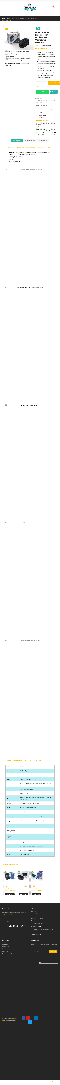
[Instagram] (32, 1018)
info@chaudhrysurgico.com (9, 914)
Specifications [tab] (30, 140)
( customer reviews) (46, 45)
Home (3, 18)
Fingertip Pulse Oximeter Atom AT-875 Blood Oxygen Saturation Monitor (36, 886)
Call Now (54, 91)
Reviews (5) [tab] (43, 140)
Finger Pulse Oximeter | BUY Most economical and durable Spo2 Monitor (23, 886)
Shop (8, 18)
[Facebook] (23, 1018)
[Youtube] (28, 1018)
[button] (18, 27)
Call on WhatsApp (43, 91)
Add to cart (10, 894)
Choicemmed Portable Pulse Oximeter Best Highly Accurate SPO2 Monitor (10, 886)
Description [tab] (17, 141)
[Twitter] (30, 1022)
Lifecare (41, 102)
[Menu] (7, 7)
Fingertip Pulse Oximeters (48, 100)
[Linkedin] (36, 1018)
